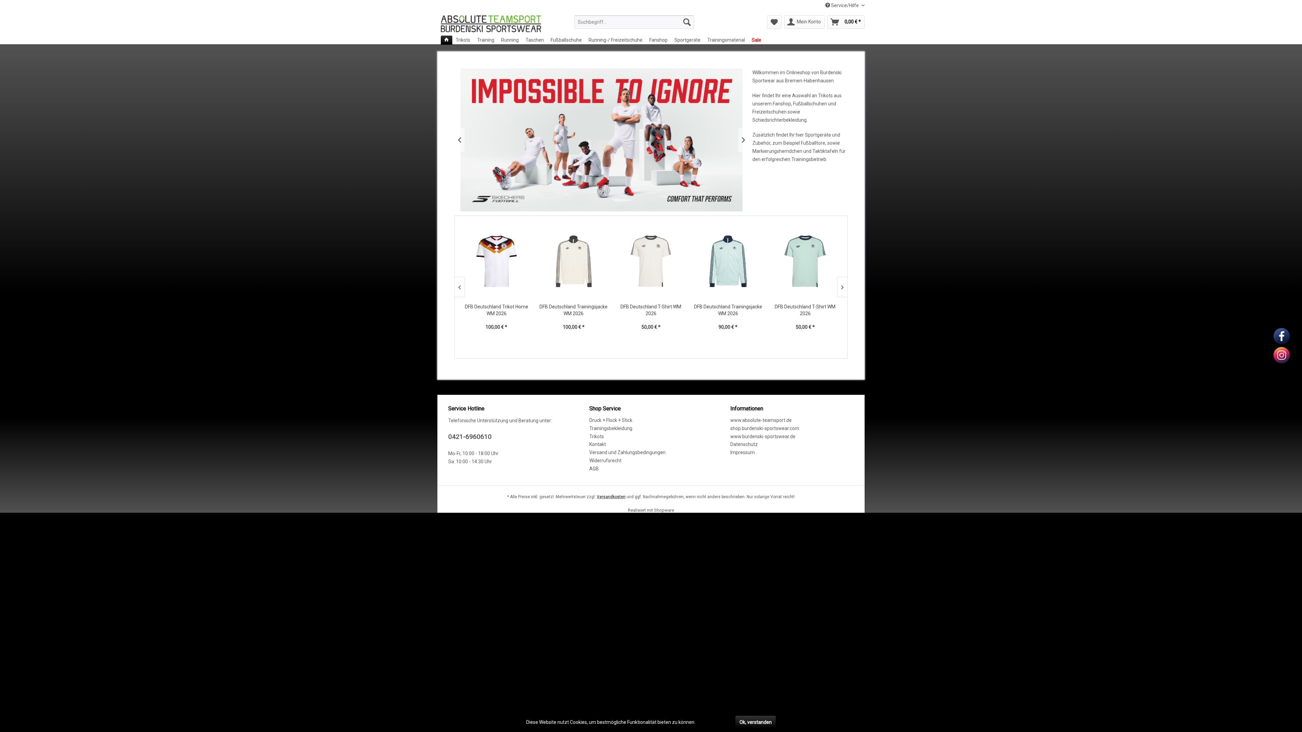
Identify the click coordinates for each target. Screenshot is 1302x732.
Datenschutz (744, 444)
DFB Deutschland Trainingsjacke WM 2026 (573, 310)
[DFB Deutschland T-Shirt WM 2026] (651, 261)
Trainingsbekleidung (610, 428)
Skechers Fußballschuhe (601, 139)
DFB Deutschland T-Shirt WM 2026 (650, 310)
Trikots (596, 436)
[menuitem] (634, 22)
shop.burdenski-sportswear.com (764, 428)
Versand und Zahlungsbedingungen (627, 452)
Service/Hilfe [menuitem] (845, 5)
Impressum (742, 452)
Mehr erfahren (712, 722)
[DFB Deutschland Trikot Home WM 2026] (496, 261)
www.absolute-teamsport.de (761, 420)
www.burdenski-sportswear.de (762, 436)
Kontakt (597, 444)
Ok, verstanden (755, 722)
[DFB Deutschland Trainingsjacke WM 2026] (573, 261)
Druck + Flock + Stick (610, 420)
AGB (594, 468)
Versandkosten (611, 496)
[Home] (446, 40)
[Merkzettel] (774, 22)
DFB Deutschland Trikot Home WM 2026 (496, 310)
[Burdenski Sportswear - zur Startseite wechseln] (491, 23)
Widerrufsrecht (605, 460)
